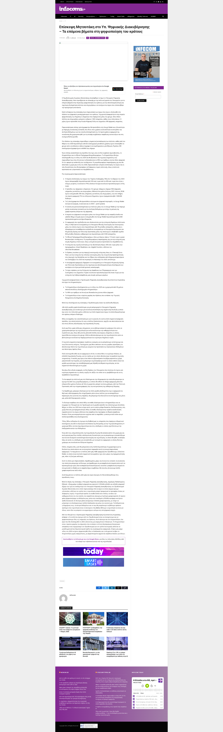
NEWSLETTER (88, 2)
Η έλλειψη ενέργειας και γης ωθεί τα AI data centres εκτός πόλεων (117, 629)
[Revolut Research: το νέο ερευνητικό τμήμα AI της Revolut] (93, 643)
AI (74, 16)
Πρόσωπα (102, 16)
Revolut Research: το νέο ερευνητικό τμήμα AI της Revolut (91, 654)
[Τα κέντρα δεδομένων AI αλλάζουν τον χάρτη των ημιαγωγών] (70, 643)
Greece (62, 581)
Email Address (139, 94)
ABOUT (62, 2)
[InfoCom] (72, 9)
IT (70, 16)
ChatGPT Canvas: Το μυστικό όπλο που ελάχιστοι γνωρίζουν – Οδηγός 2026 (69, 629)
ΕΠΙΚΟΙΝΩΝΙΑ (79, 2)
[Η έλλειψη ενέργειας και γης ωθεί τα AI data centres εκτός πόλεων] (117, 618)
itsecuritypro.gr (103, 672)
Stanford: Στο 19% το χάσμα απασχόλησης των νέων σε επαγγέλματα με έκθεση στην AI (117, 654)
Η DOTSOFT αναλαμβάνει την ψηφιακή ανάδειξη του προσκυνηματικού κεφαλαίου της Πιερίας (92, 630)
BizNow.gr (65, 672)
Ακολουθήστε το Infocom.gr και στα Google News (81, 539)
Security (80, 16)
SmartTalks (120, 16)
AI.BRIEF (153, 16)
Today (112, 16)
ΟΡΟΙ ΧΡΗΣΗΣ (69, 2)
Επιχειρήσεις (90, 16)
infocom (74, 38)
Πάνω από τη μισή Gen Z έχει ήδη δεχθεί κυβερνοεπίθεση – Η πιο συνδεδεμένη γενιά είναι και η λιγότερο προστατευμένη (111, 713)
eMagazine (130, 16)
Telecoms (64, 16)
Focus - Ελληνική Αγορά (97, 38)
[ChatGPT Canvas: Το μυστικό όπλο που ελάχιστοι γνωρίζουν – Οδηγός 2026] (70, 618)
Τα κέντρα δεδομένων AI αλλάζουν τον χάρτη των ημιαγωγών (67, 654)
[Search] (163, 16)
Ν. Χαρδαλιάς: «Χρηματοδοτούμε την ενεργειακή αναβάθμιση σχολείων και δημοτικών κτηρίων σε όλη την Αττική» (74, 703)
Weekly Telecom (142, 16)
